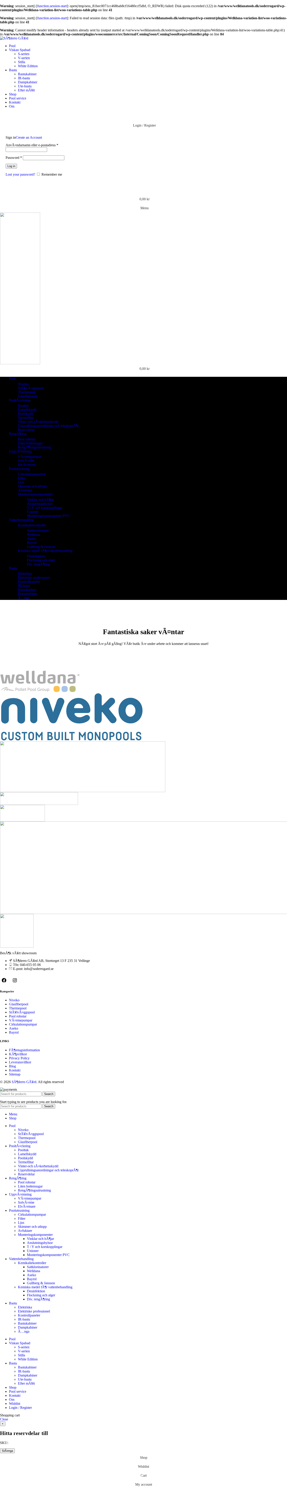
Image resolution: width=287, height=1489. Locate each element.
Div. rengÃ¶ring (38, 564)
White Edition (28, 66)
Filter (21, 478)
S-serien (23, 54)
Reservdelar (26, 430)
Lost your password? (20, 174)
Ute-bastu (25, 86)
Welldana (33, 535)
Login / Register (20, 1407)
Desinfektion (36, 556)
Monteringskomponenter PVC (48, 516)
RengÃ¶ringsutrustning (34, 447)
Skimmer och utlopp (32, 486)
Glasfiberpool (27, 396)
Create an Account (29, 137)
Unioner (33, 512)
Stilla (21, 62)
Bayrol (32, 543)
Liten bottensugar (30, 443)
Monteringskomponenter (35, 494)
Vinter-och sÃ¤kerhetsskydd (38, 422)
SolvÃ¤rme (26, 461)
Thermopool (26, 392)
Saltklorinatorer (38, 530)
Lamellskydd (27, 410)
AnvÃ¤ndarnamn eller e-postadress (32, 145)
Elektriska (25, 573)
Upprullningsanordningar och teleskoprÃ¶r (48, 426)
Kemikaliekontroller (32, 525)
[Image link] (17, 946)
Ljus (21, 482)
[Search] (143, 116)
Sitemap (14, 1074)
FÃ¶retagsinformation (24, 1050)
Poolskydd (25, 414)
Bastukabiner (27, 74)
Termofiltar (26, 418)
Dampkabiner (27, 82)
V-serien (24, 58)
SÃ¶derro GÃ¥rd (24, 1082)
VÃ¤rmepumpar (29, 457)
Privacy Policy (19, 1058)
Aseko (31, 539)
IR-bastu (24, 78)
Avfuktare (25, 490)
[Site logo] (14, 38)
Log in (11, 166)
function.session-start (52, 6)
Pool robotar (26, 439)
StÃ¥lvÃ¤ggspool (31, 388)
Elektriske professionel (34, 578)
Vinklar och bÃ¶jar (40, 500)
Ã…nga (23, 598)
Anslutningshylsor (40, 504)
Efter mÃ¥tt (26, 90)
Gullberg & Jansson (41, 547)
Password (14, 157)
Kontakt (14, 1070)
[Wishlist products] (143, 190)
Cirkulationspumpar (32, 474)
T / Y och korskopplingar (44, 508)
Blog (12, 1066)
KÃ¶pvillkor (18, 1054)
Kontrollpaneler (29, 582)
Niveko (23, 384)
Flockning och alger (41, 560)
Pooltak (23, 405)
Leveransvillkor (20, 1062)
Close (4, 1419)
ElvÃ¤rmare (26, 465)
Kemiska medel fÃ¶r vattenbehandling (45, 551)
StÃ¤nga (7, 1450)
